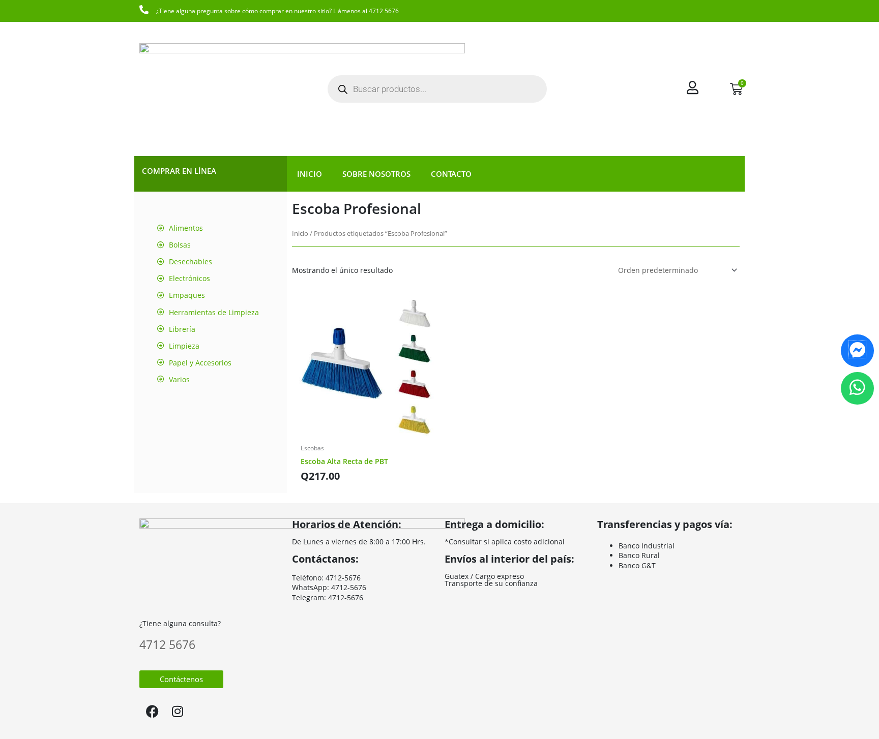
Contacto (451, 174)
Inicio (309, 174)
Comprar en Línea (179, 171)
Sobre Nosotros (376, 174)
